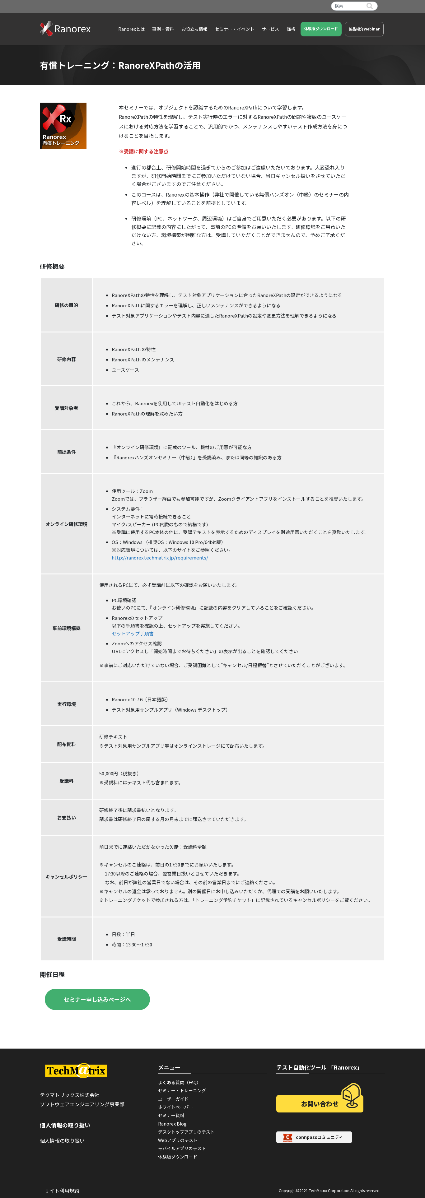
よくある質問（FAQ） (179, 1082)
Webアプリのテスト (178, 1140)
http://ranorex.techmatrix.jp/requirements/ (160, 557)
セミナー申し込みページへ (97, 999)
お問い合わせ (320, 1103)
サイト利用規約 (61, 1190)
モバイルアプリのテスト (182, 1148)
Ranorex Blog (172, 1124)
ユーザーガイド (173, 1099)
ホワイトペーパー (175, 1107)
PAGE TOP (410, 1156)
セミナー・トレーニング (182, 1090)
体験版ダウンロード (321, 28)
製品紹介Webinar (364, 28)
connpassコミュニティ (319, 1137)
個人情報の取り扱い (62, 1140)
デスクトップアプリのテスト (186, 1132)
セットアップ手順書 (133, 633)
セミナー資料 (171, 1115)
